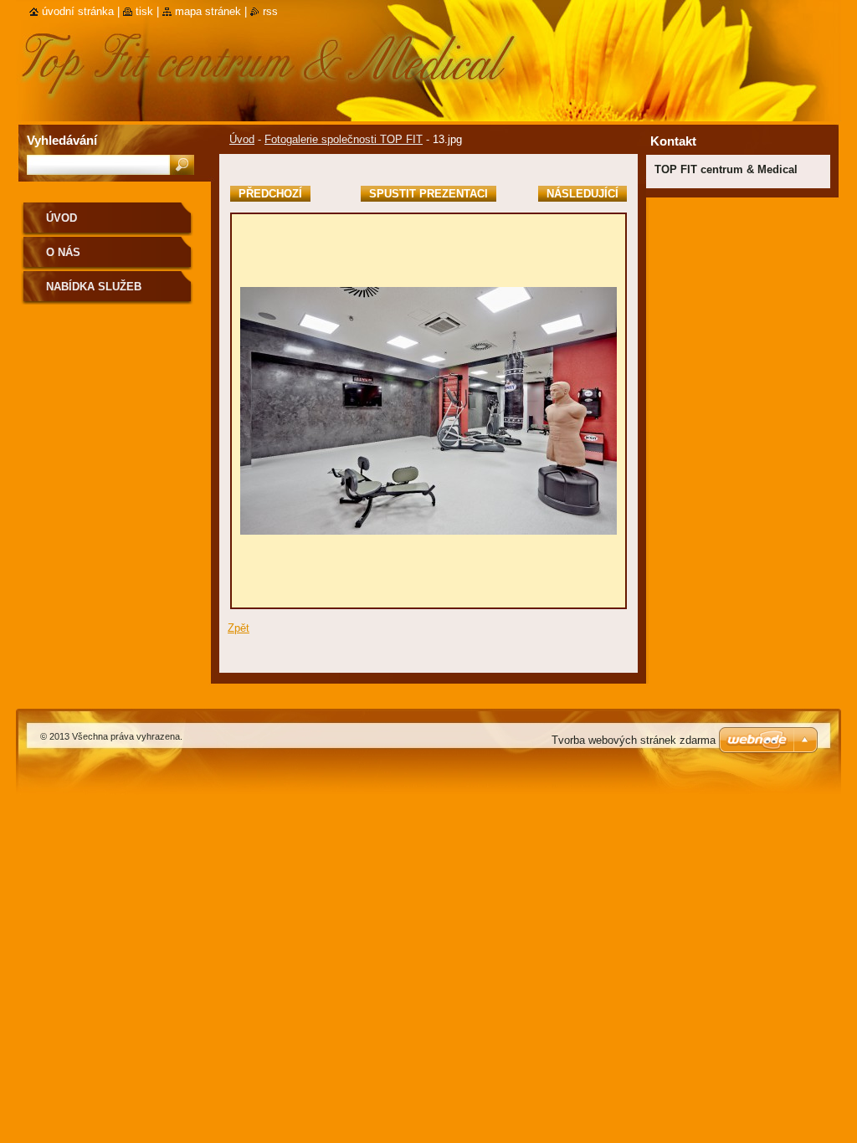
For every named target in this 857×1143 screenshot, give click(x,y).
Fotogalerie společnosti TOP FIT (343, 139)
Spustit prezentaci (428, 193)
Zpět (238, 628)
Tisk (144, 11)
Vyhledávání (62, 140)
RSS (270, 11)
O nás (63, 252)
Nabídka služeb (93, 286)
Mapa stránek (208, 11)
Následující (582, 193)
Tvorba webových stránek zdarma (634, 740)
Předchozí (270, 193)
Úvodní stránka (78, 11)
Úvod (241, 139)
